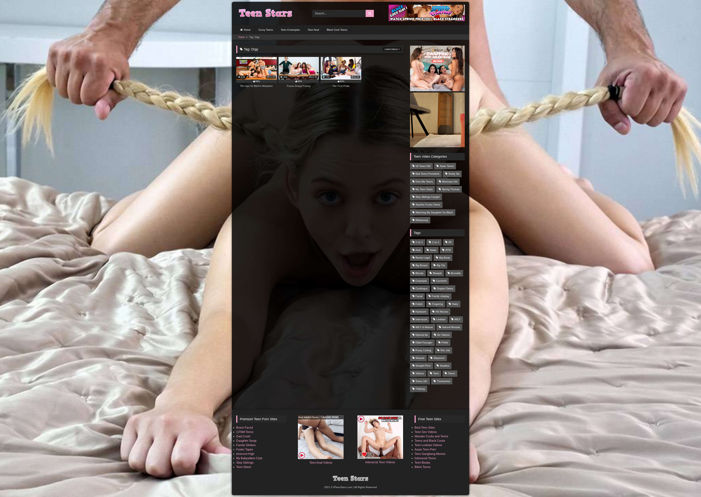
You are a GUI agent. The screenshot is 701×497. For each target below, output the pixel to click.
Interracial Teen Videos (380, 462)
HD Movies (442, 311)
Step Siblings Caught (427, 196)
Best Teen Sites (425, 427)
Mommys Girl (449, 181)
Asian (433, 249)
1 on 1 (419, 242)
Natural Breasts (451, 327)
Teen (436, 373)
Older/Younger (423, 342)
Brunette (456, 273)
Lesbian (440, 319)
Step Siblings (245, 462)
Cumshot (441, 280)
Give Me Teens (424, 181)
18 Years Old (422, 166)
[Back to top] (690, 486)
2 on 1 (435, 242)
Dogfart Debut (445, 288)
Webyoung (421, 220)
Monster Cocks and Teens (431, 436)
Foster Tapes (244, 449)
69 (450, 242)
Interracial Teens (425, 458)
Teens (451, 373)
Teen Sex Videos (426, 432)
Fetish (419, 304)
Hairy (455, 304)
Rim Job (445, 350)
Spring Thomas (451, 189)
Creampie (421, 280)
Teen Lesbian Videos (428, 445)
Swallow (444, 365)
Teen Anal (313, 29)
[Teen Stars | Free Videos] (264, 13)
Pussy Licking (423, 350)
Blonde (419, 273)
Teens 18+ (421, 381)
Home (247, 29)
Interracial (421, 319)
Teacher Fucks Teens (427, 204)
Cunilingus (421, 288)
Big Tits (441, 265)
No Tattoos (443, 334)
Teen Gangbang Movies (430, 453)
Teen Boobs (422, 462)
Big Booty (444, 257)
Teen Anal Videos (320, 462)
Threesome (443, 381)
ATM (448, 249)
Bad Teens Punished (427, 173)
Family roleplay (440, 296)
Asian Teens (447, 166)
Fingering (437, 304)
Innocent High (245, 453)
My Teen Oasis (424, 189)
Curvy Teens (265, 29)
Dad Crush (243, 436)
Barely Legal (422, 257)
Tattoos (419, 373)
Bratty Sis (454, 173)
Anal (418, 249)
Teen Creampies (290, 29)
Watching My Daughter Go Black (434, 212)
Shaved (419, 358)
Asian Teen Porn (425, 449)
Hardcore (420, 311)
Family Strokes (246, 445)
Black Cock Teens (337, 29)
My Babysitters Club (249, 458)
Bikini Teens (422, 467)
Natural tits (421, 334)
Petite (445, 342)
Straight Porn (423, 365)
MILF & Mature (424, 327)
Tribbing (420, 388)
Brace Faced (244, 427)
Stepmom (439, 358)
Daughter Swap (246, 440)
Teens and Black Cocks (430, 440)
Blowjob (437, 273)
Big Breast (421, 265)
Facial (418, 296)
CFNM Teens (244, 432)
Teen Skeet (243, 467)
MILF (458, 319)
